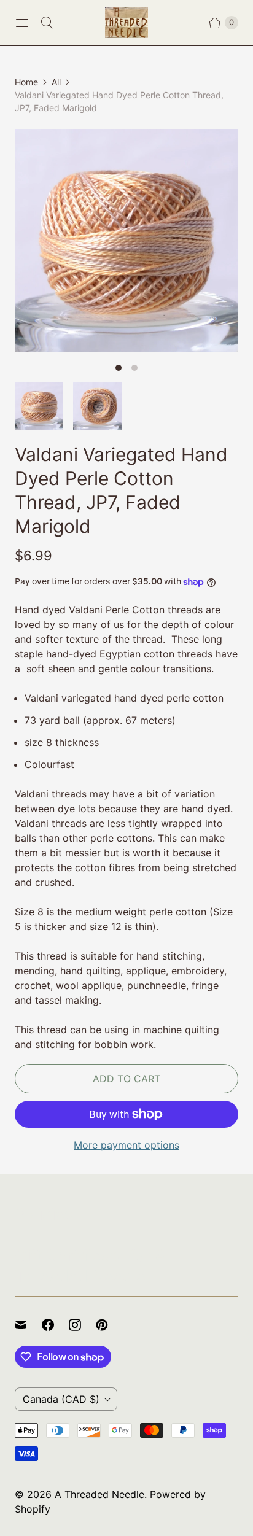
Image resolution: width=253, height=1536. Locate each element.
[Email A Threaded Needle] (28, 1324)
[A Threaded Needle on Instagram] (82, 1324)
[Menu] (22, 22)
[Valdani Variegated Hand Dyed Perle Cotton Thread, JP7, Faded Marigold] (126, 240)
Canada (61, 1399)
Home (26, 82)
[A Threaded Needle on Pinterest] (109, 1324)
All (56, 82)
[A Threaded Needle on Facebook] (55, 1324)
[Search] (46, 22)
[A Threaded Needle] (126, 22)
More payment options (126, 1145)
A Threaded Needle (99, 1494)
